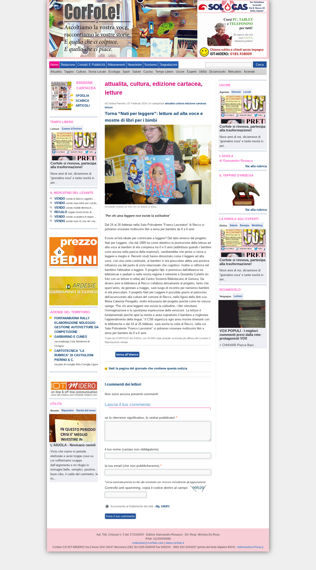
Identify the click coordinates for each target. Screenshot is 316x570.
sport (126, 71)
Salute (233, 225)
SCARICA (82, 100)
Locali (247, 91)
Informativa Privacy (250, 547)
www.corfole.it (175, 543)
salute (136, 71)
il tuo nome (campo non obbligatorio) (132, 449)
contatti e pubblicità (91, 64)
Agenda (224, 92)
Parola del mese (86, 410)
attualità (56, 71)
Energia (244, 225)
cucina (148, 71)
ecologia (114, 71)
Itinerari (236, 91)
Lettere (238, 296)
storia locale (97, 71)
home (54, 64)
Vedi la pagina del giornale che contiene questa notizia (147, 368)
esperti (191, 71)
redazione (68, 64)
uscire (180, 71)
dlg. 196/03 (162, 506)
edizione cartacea (195, 103)
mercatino (234, 71)
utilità (203, 71)
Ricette (54, 410)
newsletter (135, 64)
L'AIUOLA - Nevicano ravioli (73, 445)
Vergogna (225, 296)
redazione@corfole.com (148, 543)
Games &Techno (72, 128)
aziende (249, 71)
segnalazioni (168, 64)
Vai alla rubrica (256, 166)
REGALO (60, 212)
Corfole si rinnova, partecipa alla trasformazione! (73, 165)
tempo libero (164, 71)
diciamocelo (217, 71)
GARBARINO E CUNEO (70, 336)
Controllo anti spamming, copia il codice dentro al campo (146, 487)
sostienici (151, 64)
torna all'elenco (127, 354)
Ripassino (68, 410)
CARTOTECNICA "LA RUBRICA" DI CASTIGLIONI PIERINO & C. (73, 355)
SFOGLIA (82, 95)
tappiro (69, 71)
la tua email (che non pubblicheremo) (133, 466)
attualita (170, 103)
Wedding (257, 225)
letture (109, 107)
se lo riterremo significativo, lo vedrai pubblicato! (141, 417)
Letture (54, 128)
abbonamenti (116, 64)
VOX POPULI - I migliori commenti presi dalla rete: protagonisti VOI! (240, 334)
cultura (81, 71)
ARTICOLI (83, 105)
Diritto (223, 225)
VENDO (59, 198)
